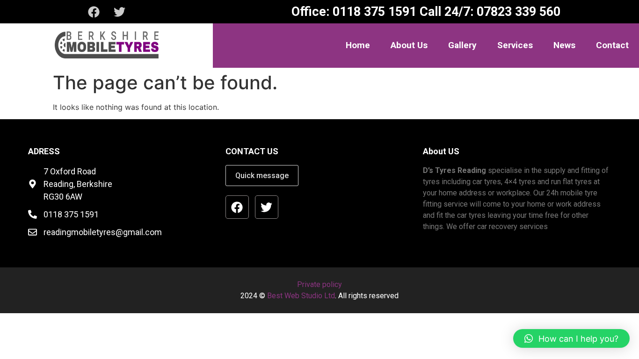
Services (515, 45)
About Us (409, 45)
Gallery (462, 45)
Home (358, 45)
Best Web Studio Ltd (301, 295)
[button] (571, 338)
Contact (612, 45)
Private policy (319, 284)
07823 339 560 (516, 11)
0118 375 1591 (372, 11)
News (564, 45)
